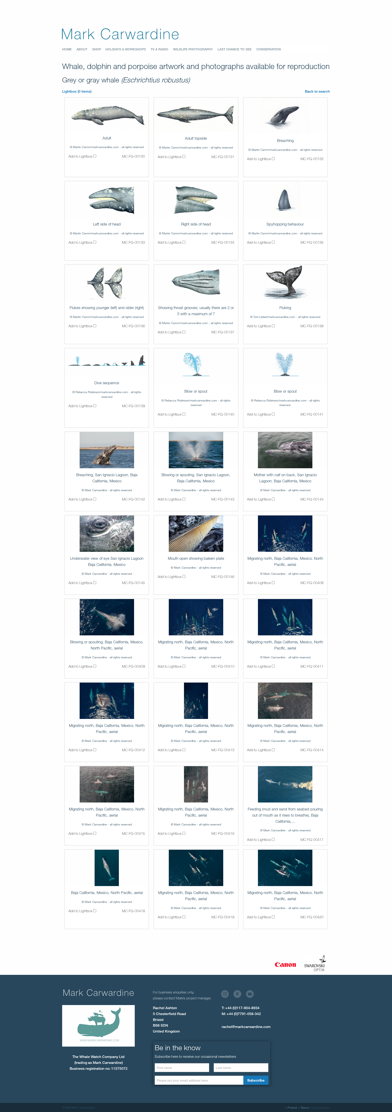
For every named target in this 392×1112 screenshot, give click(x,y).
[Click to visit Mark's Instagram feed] (227, 995)
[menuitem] (69, 49)
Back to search (317, 91)
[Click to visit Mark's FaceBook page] (239, 995)
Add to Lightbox (81, 156)
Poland (292, 1107)
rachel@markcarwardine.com (246, 1027)
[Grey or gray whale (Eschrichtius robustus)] (107, 114)
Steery (305, 1107)
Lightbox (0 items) (76, 91)
